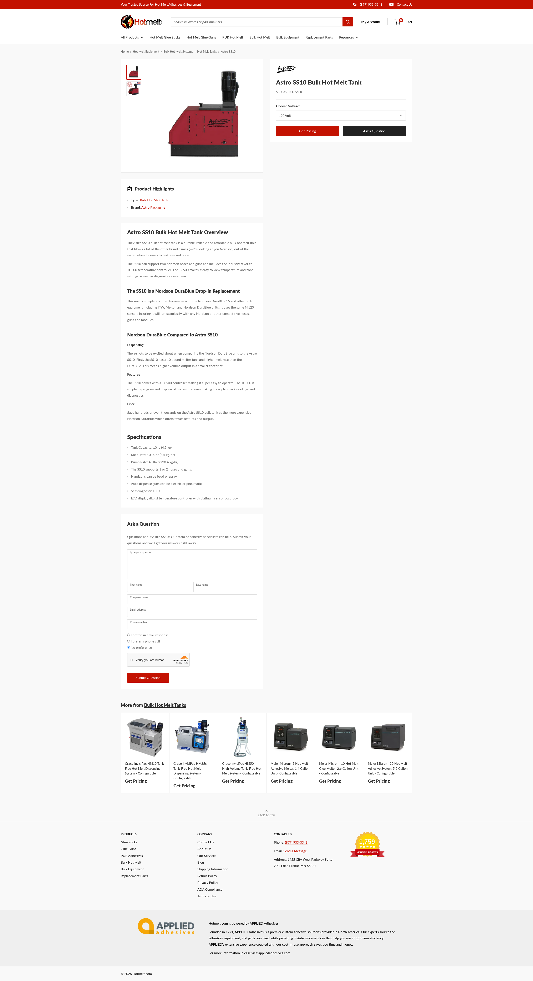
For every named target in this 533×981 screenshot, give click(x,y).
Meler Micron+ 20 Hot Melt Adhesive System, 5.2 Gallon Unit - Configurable (387, 768)
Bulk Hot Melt (259, 37)
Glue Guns (128, 849)
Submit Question (148, 678)
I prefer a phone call (145, 641)
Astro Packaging (153, 207)
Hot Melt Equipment (146, 51)
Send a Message (295, 851)
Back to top (266, 815)
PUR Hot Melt (232, 37)
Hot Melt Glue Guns (201, 37)
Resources (346, 37)
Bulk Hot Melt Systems (178, 51)
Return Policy (207, 876)
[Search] (347, 21)
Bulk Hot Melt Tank (154, 200)
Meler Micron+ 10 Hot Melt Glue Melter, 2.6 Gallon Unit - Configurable (338, 768)
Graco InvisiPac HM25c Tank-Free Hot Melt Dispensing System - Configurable (190, 771)
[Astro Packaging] (341, 69)
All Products (130, 37)
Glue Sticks (129, 842)
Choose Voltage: (295, 106)
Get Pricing (307, 131)
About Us (204, 849)
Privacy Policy (207, 882)
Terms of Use (206, 896)
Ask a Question (374, 131)
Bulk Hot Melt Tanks (165, 705)
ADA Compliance (209, 889)
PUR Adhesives (132, 856)
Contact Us (404, 4)
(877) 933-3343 (367, 4)
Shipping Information (212, 869)
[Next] (412, 753)
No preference (141, 647)
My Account (370, 22)
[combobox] (256, 21)
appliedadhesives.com (274, 953)
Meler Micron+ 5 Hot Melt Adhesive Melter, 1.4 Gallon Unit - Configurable (290, 768)
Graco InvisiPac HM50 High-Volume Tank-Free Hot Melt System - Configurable (241, 768)
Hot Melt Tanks (207, 51)
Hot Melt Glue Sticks (165, 37)
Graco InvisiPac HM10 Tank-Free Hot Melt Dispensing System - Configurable (145, 768)
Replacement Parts (319, 37)
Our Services (206, 856)
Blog (200, 862)
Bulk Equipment (287, 37)
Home (125, 51)
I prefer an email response (149, 635)
